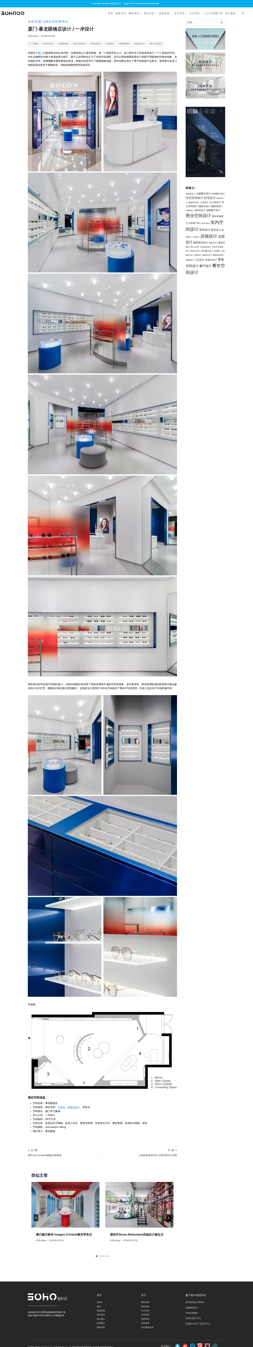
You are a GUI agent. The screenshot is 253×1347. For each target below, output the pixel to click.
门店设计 (200, 259)
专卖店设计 (48, 43)
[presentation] (65, 1204)
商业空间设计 (79, 43)
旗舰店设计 (213, 243)
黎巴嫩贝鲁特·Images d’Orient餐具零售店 (64, 1234)
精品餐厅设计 (207, 251)
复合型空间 (206, 223)
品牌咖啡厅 (190, 210)
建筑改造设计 (200, 242)
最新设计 (121, 13)
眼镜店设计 (139, 43)
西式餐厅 (217, 251)
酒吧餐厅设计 (207, 255)
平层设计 (196, 237)
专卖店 (32, 21)
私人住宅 (195, 247)
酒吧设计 (197, 255)
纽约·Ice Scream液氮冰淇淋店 (44, 1153)
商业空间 (52, 21)
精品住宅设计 (195, 251)
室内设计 (204, 229)
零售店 (63, 21)
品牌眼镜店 (63, 43)
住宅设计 (210, 198)
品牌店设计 (199, 210)
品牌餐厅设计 (213, 210)
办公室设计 (215, 202)
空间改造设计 (205, 247)
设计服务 (230, 13)
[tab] (96, 1256)
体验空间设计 (194, 202)
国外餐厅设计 (195, 223)
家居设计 (216, 229)
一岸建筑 (34, 43)
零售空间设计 (156, 43)
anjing (35, 36)
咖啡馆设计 (217, 206)
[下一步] (168, 1217)
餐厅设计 (205, 266)
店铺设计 (110, 43)
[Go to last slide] (36, 1217)
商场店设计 (96, 43)
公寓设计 (204, 202)
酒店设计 (190, 260)
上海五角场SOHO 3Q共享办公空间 (157, 1153)
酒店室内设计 (218, 255)
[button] (243, 13)
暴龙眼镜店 (124, 43)
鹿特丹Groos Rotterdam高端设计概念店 (136, 1234)
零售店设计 (211, 259)
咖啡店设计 (205, 206)
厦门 (41, 21)
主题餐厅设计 (203, 193)
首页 (110, 13)
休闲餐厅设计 (218, 193)
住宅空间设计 (194, 198)
